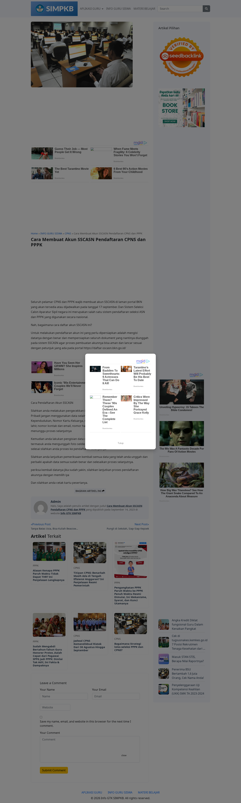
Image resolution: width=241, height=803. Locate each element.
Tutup (120, 443)
